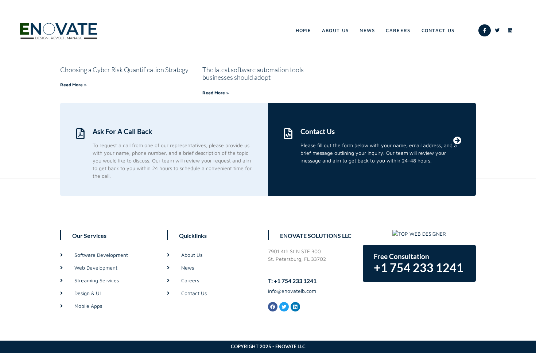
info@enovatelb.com (292, 291)
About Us (335, 30)
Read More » (73, 84)
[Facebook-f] (484, 30)
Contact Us (438, 30)
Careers (398, 30)
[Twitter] (497, 30)
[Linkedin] (510, 30)
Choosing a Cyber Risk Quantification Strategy (124, 70)
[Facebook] (272, 306)
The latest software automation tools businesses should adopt (253, 74)
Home (303, 30)
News (367, 30)
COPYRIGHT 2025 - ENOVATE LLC (268, 346)
